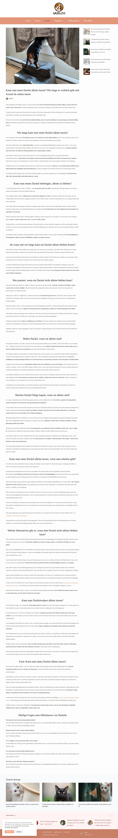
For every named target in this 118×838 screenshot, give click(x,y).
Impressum (58, 832)
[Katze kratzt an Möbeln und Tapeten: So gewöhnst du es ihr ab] (95, 792)
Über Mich (88, 21)
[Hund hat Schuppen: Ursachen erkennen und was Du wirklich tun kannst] (62, 822)
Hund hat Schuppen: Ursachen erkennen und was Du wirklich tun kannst (75, 822)
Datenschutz (47, 832)
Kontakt (67, 832)
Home (28, 21)
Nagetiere (58, 21)
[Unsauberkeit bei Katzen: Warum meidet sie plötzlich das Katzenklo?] (59, 792)
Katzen (38, 21)
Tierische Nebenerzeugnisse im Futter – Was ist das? (48, 823)
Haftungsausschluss (50, 835)
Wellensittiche (73, 21)
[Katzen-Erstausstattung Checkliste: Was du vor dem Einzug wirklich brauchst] (23, 792)
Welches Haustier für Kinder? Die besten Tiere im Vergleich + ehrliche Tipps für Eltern (102, 822)
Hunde (47, 21)
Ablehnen (19, 831)
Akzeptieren (9, 831)
